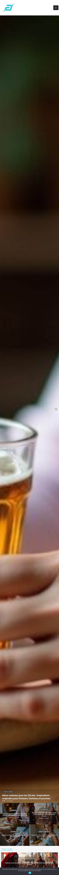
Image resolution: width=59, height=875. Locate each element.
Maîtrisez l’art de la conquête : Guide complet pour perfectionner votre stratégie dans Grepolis (44, 814)
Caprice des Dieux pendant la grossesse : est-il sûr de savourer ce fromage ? (44, 835)
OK (30, 872)
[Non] (57, 871)
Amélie (4, 800)
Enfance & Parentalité (44, 831)
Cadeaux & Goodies (8, 791)
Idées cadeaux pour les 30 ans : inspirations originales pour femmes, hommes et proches (26, 797)
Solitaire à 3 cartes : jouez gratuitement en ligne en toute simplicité (15, 835)
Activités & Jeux (44, 809)
